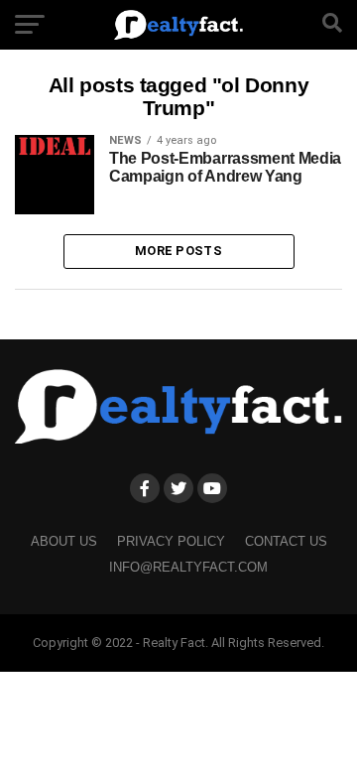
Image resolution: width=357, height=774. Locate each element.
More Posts (178, 250)
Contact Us (286, 541)
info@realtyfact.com (188, 567)
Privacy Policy (171, 541)
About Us (64, 541)
